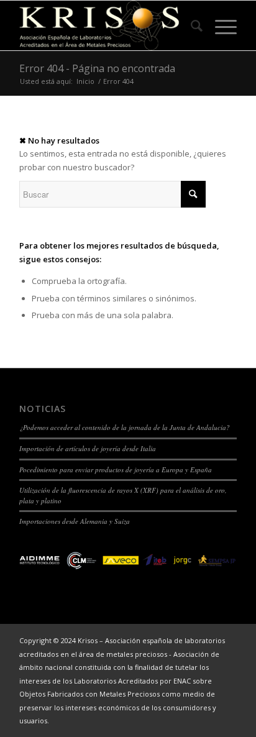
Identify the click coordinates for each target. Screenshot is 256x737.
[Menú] (220, 25)
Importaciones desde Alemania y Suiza (74, 521)
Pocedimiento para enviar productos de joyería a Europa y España (115, 469)
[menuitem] (190, 25)
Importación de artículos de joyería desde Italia (87, 448)
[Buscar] (190, 25)
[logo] (106, 25)
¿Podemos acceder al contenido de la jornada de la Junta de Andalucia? (124, 427)
